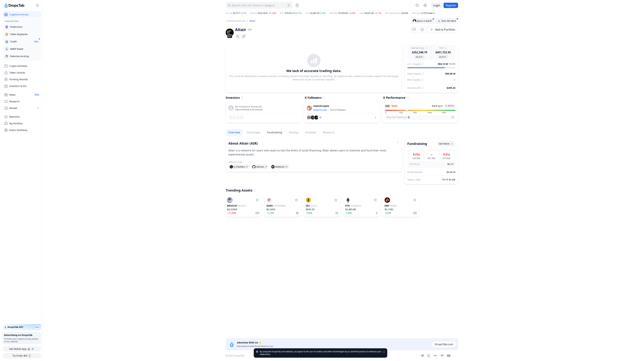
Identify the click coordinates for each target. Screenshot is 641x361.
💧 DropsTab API (21, 327)
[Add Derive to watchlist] (414, 200)
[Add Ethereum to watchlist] (375, 200)
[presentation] (237, 36)
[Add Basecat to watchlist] (257, 200)
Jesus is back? (424, 20)
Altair (253, 20)
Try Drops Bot (19, 355)
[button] (342, 13)
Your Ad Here (448, 20)
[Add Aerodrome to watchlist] (296, 200)
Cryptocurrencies (236, 20)
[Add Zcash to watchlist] (336, 200)
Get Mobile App (18, 348)
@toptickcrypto (320, 109)
